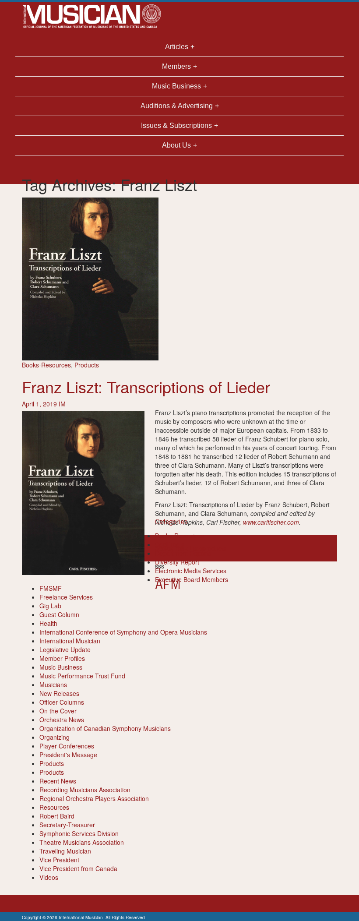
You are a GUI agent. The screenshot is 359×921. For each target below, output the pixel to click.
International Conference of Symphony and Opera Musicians (123, 632)
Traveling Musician (65, 851)
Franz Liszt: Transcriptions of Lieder (146, 386)
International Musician (69, 640)
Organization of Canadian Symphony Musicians (105, 728)
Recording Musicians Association (84, 789)
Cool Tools (169, 544)
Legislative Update (65, 649)
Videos (48, 877)
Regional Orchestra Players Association (94, 798)
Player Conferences (66, 745)
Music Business (60, 667)
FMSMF (50, 588)
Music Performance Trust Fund (82, 675)
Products (86, 364)
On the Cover (58, 710)
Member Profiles (62, 658)
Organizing (54, 737)
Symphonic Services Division (79, 833)
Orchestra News (61, 719)
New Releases (59, 693)
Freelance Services (66, 597)
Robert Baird (56, 816)
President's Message (68, 754)
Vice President (59, 859)
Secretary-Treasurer (67, 824)
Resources (54, 807)
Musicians (53, 684)
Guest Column (59, 614)
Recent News (57, 780)
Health (48, 623)
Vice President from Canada (78, 868)
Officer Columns (61, 702)
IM (62, 403)
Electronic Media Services (190, 570)
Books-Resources (46, 364)
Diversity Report (177, 562)
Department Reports (183, 553)
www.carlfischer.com (271, 522)
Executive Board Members (191, 579)
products (214, 548)
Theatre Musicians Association (81, 842)
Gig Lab (50, 605)
